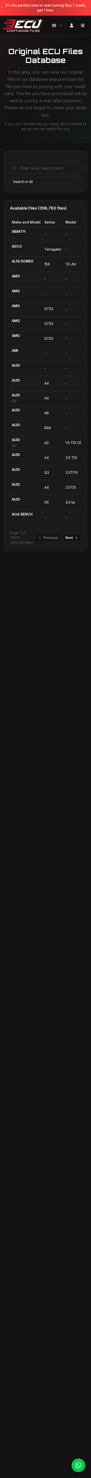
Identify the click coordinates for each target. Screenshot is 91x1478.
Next (69, 538)
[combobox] (45, 181)
